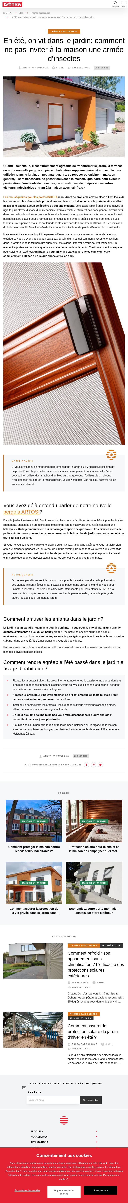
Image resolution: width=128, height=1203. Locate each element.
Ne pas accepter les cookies (64, 1192)
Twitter (100, 764)
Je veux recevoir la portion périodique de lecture (65, 1087)
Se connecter (90, 1100)
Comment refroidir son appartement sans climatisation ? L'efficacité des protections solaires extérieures (96, 964)
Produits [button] (37, 1131)
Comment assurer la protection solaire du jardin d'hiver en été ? (93, 1031)
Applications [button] (39, 1142)
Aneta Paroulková (35, 67)
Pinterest (93, 764)
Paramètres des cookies (27, 1190)
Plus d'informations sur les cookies (86, 1167)
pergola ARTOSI (21, 512)
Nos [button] (39, 1136)
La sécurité (101, 68)
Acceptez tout (101, 1190)
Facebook (86, 764)
